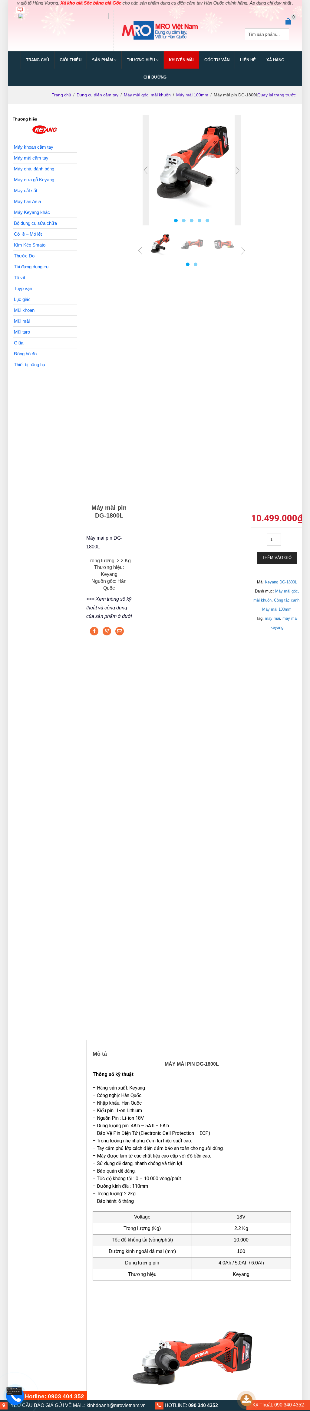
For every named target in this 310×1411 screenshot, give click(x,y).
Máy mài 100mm (192, 94)
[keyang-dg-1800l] (191, 163)
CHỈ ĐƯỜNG (155, 77)
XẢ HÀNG (275, 60)
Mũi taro (22, 331)
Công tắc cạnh (286, 600)
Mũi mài (22, 321)
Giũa (18, 342)
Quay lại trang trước (276, 94)
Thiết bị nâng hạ (29, 364)
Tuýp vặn (23, 288)
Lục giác (22, 299)
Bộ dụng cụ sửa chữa (35, 223)
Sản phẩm (102, 60)
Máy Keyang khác (32, 212)
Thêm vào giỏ (277, 557)
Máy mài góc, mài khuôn (147, 94)
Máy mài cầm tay (31, 157)
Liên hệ (248, 60)
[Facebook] (94, 631)
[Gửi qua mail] (119, 631)
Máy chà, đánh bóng (34, 168)
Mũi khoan (24, 310)
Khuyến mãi (181, 60)
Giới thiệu (70, 60)
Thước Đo (24, 255)
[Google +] (107, 631)
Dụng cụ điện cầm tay (97, 94)
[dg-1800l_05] (223, 244)
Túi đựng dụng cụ (31, 266)
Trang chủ (37, 60)
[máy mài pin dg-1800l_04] (192, 244)
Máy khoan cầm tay (33, 147)
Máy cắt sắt (25, 190)
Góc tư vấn (216, 60)
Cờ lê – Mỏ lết (28, 234)
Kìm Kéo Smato (29, 244)
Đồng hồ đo (25, 353)
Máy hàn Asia (27, 201)
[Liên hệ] (14, 1391)
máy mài (272, 618)
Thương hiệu (141, 60)
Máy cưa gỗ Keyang (34, 179)
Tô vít (19, 277)
